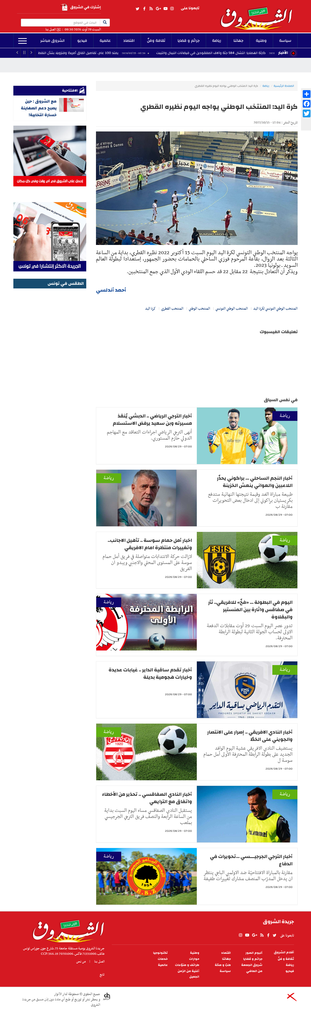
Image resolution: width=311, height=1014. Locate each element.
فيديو (82, 40)
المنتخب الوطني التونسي (232, 308)
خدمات (163, 959)
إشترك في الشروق (85, 7)
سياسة (285, 40)
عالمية (105, 40)
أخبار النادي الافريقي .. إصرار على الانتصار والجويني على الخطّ (250, 736)
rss (151, 9)
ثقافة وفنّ (156, 40)
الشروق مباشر (52, 40)
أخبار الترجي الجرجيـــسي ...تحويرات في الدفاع (251, 860)
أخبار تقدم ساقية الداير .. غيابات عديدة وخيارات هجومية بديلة (150, 673)
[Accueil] (66, 930)
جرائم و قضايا (189, 40)
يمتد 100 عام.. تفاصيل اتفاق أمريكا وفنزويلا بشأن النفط (124, 53)
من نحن (81, 961)
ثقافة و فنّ (286, 959)
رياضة (216, 40)
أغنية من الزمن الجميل (188, 973)
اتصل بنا (50, 29)
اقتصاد (129, 40)
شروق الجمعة (251, 965)
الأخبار (283, 52)
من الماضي (254, 971)
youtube (165, 9)
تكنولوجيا (160, 953)
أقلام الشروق (284, 952)
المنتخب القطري (172, 308)
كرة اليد (150, 308)
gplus (158, 9)
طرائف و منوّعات (187, 965)
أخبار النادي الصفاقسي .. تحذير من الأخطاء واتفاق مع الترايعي (147, 798)
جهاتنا (238, 40)
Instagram (172, 9)
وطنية (261, 40)
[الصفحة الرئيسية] (258, 15)
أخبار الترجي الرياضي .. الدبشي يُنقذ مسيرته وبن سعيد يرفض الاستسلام (152, 419)
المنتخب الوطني (199, 308)
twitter (138, 9)
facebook (144, 9)
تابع (102, 975)
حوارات (194, 959)
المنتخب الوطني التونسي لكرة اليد (275, 308)
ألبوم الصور (253, 953)
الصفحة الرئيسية (284, 85)
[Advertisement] (49, 363)
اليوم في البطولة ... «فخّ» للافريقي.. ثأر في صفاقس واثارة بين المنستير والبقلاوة (250, 609)
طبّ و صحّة (223, 965)
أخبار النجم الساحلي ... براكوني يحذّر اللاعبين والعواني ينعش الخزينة (255, 482)
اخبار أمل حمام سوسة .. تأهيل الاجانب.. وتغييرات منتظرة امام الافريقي (150, 544)
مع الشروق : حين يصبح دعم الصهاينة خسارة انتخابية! (39, 108)
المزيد (22, 41)
